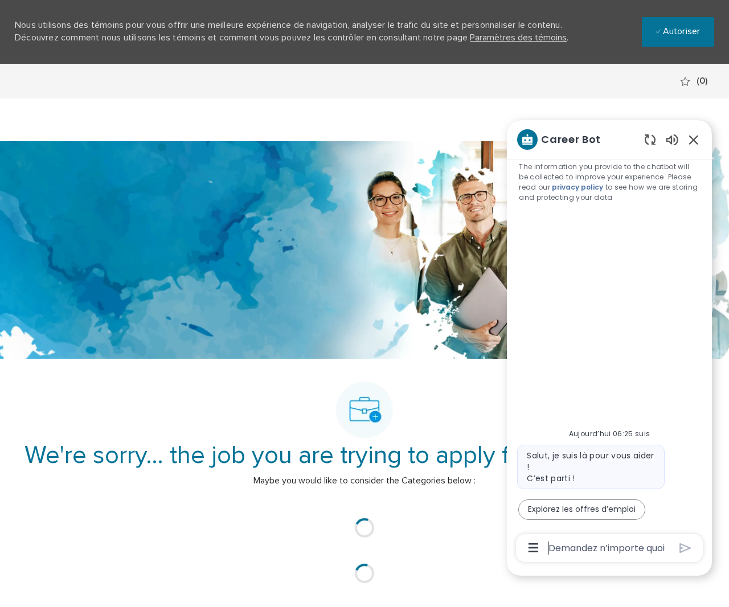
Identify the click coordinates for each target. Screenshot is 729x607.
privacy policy (577, 187)
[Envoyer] (685, 548)
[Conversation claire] (650, 139)
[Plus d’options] (533, 548)
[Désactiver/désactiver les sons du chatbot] (672, 139)
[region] (609, 342)
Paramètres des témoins (518, 37)
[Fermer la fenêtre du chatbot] (693, 139)
